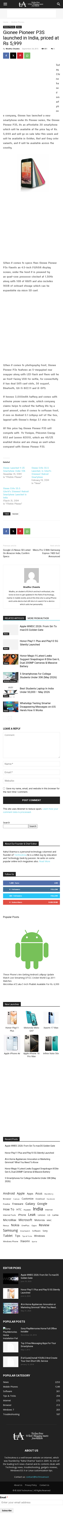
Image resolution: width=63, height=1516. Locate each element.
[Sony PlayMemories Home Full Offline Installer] (10, 1333)
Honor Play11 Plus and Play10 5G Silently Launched (29, 1153)
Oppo (34, 1225)
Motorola (39, 1220)
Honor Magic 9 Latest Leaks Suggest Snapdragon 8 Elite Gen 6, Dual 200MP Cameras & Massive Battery (32, 1170)
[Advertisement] (31, 13)
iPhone (22, 1215)
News (19, 27)
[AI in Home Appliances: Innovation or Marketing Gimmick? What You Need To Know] (10, 1308)
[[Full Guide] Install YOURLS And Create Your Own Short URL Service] (10, 1361)
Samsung (10, 1230)
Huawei (27, 1209)
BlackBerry (48, 1194)
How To (8, 1209)
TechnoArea (20, 854)
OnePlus (25, 1225)
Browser (7, 1198)
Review (44, 1225)
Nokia (15, 1225)
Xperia (34, 1241)
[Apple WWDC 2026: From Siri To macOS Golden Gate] (10, 630)
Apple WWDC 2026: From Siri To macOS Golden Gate (30, 1146)
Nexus (6, 1225)
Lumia (55, 1214)
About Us (18, 1485)
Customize (27, 1198)
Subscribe (53, 902)
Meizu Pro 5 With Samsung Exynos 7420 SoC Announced (46, 553)
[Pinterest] (20, 56)
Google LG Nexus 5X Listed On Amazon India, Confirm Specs (16, 553)
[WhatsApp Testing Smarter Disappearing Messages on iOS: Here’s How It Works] (10, 706)
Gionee (15, 514)
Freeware (17, 1203)
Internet (49, 1209)
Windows (39, 1235)
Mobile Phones (17, 22)
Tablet (8, 1235)
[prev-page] (5, 718)
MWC (49, 1220)
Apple (21, 1193)
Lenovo (41, 1215)
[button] (5, 4)
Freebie (6, 1204)
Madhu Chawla (13, 48)
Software (36, 1230)
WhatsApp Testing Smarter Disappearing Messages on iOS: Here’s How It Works (38, 707)
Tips (17, 1235)
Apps (30, 1193)
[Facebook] (6, 56)
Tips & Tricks (27, 1236)
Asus (38, 1193)
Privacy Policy (31, 1485)
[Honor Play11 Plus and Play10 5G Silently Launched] (10, 644)
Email (3, 1497)
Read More (44, 861)
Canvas (16, 1199)
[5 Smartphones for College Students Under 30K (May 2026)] (10, 677)
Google (42, 1203)
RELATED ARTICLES (14, 618)
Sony (45, 1230)
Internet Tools (9, 1215)
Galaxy (30, 1203)
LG (48, 1215)
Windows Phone (10, 1241)
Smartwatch (25, 1231)
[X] (13, 56)
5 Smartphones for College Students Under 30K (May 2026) (30, 1180)
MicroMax (9, 1220)
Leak (32, 1214)
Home (5, 22)
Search (6, 822)
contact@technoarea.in (37, 1476)
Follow (54, 889)
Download (40, 1199)
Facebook (51, 1199)
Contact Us (44, 1485)
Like (56, 883)
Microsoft (25, 1219)
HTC (19, 1209)
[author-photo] (31, 582)
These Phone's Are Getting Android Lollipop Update (28, 974)
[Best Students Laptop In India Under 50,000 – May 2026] (10, 692)
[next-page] (10, 718)
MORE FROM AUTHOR (38, 618)
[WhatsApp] (27, 56)
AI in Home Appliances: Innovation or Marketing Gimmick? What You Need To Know (27, 1161)
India (38, 1208)
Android (9, 1193)
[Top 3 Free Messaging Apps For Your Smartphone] (10, 1347)
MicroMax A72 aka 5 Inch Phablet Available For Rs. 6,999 (31, 984)
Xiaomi (25, 1241)
